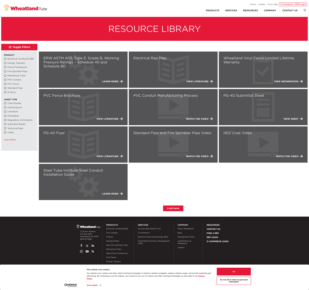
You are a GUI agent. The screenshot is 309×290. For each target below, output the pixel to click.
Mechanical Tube (113, 249)
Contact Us (290, 10)
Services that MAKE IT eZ (149, 229)
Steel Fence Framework (117, 253)
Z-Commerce (144, 233)
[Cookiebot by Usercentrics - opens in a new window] (70, 285)
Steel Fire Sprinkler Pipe (117, 245)
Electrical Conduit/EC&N (117, 229)
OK (233, 272)
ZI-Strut (109, 237)
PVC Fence (111, 257)
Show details (92, 285)
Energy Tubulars (113, 261)
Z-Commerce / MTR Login (293, 4)
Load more (173, 208)
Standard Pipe (112, 241)
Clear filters (10, 140)
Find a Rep (273, 4)
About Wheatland (186, 229)
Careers (261, 4)
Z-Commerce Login (217, 241)
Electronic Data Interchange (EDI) (153, 237)
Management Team (186, 237)
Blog (180, 233)
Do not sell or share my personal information (234, 281)
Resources (250, 10)
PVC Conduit (112, 233)
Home (253, 4)
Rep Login (212, 237)
